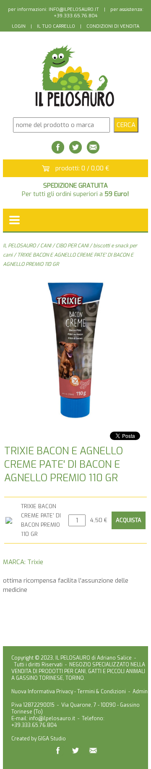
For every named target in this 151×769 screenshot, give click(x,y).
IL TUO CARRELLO (56, 26)
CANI (45, 245)
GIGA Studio (52, 738)
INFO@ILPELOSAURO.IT (74, 9)
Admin (140, 691)
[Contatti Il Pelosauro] (93, 151)
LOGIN (19, 26)
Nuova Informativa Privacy (42, 691)
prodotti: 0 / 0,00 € (82, 168)
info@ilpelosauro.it (52, 718)
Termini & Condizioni (101, 691)
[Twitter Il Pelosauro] (75, 151)
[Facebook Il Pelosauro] (58, 151)
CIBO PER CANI (72, 245)
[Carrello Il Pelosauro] (46, 169)
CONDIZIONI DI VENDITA (112, 26)
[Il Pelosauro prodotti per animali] (75, 106)
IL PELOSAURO (19, 245)
